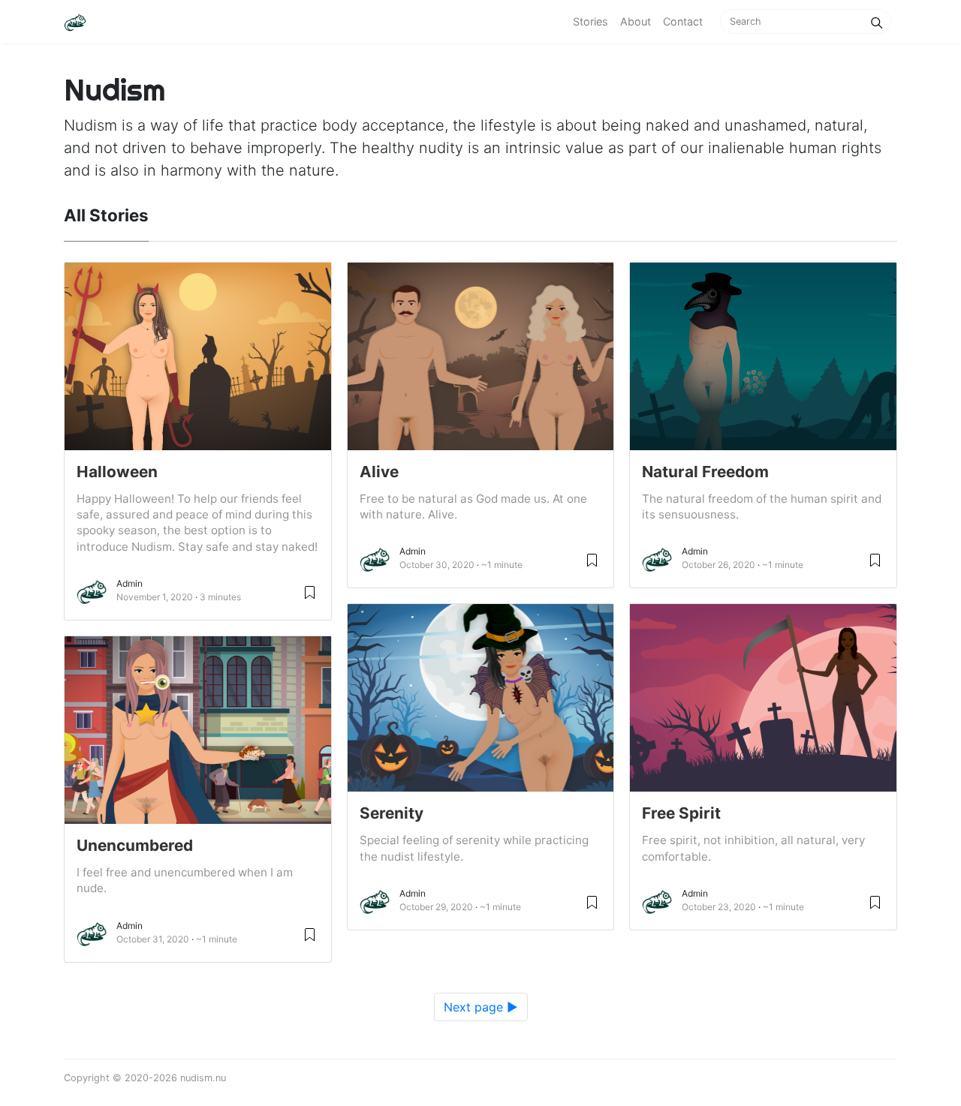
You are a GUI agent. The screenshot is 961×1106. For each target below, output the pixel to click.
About (635, 21)
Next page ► (481, 1006)
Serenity (391, 813)
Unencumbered (135, 845)
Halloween (117, 471)
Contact (683, 21)
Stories (590, 21)
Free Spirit (681, 813)
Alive (379, 471)
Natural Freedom (705, 471)
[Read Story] (309, 591)
